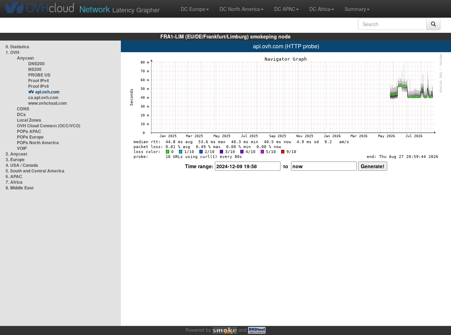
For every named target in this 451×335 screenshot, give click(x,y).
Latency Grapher (119, 8)
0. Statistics (17, 46)
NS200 (35, 69)
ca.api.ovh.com (43, 97)
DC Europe (193, 8)
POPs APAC (29, 131)
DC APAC (284, 8)
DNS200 (36, 63)
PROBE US (39, 75)
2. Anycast (16, 154)
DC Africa (319, 8)
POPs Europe (30, 137)
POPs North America (38, 142)
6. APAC (14, 176)
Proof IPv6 (38, 86)
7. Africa (14, 182)
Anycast (25, 58)
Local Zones (29, 120)
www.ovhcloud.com (47, 103)
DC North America (240, 8)
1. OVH (12, 52)
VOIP (22, 148)
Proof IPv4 (38, 80)
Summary (355, 8)
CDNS (23, 108)
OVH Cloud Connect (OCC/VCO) (48, 125)
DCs (21, 114)
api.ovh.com (47, 92)
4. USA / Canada (22, 165)
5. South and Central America (35, 171)
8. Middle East (19, 187)
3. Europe (15, 159)
